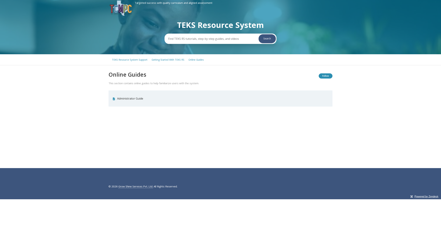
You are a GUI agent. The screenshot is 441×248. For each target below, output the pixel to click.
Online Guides (196, 59)
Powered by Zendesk (426, 196)
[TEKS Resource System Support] (160, 15)
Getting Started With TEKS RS (168, 59)
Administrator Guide (130, 98)
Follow (325, 75)
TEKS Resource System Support (129, 59)
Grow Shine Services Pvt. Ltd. (135, 186)
